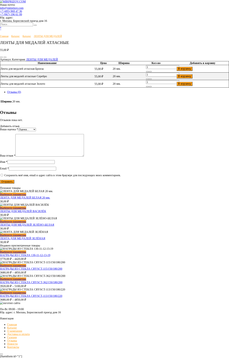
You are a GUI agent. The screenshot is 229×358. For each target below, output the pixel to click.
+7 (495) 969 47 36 (11, 11)
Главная (4, 36)
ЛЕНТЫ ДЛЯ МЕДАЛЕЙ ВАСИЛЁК (23, 211)
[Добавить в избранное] (1, 57)
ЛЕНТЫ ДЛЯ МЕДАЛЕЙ (48, 36)
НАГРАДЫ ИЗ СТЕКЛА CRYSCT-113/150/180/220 (31, 295)
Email (4, 168)
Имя (3, 161)
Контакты (13, 347)
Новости (12, 343)
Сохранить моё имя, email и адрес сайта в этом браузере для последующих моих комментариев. (62, 175)
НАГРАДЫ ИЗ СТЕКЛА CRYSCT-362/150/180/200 (31, 282)
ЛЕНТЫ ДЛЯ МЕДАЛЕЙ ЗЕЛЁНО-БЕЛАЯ (27, 224)
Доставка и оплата (18, 334)
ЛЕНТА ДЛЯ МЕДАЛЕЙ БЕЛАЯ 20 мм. (25, 197)
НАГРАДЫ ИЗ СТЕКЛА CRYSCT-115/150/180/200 (31, 268)
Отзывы (12, 340)
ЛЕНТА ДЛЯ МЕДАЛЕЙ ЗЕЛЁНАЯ (22, 238)
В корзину (184, 68)
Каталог (15, 36)
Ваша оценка (9, 129)
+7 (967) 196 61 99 (11, 14)
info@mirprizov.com (11, 7)
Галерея (12, 337)
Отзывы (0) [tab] (14, 91)
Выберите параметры (13, 194)
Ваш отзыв (7, 155)
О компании (14, 330)
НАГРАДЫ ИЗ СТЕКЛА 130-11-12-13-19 (25, 255)
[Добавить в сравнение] (5, 57)
